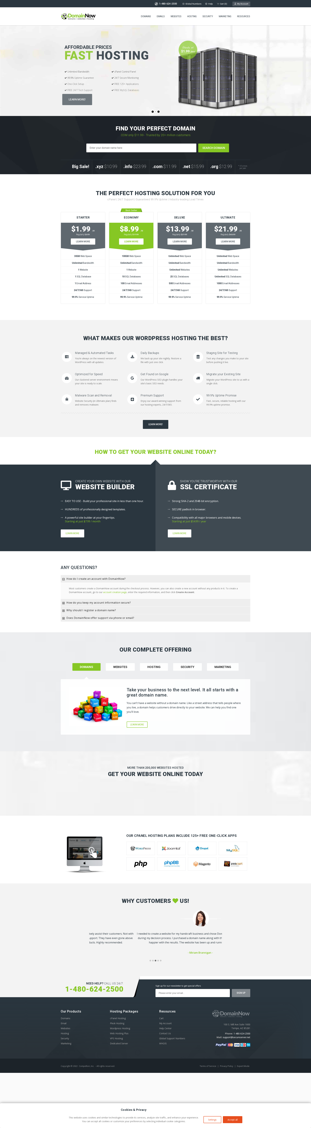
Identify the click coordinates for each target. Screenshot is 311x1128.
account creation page (115, 592)
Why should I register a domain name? (91, 610)
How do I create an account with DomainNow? (96, 579)
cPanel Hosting (118, 1018)
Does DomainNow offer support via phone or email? (100, 618)
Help (210, 4)
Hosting (192, 16)
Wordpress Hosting (120, 1028)
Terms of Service (208, 1066)
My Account (242, 4)
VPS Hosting (116, 1038)
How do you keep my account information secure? (98, 602)
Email (63, 1023)
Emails (161, 16)
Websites (176, 16)
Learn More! (77, 99)
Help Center (165, 1028)
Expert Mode (243, 1066)
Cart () (223, 4)
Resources (243, 16)
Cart (161, 1018)
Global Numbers (193, 4)
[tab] (155, 578)
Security (207, 16)
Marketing (225, 16)
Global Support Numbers (172, 1038)
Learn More (83, 241)
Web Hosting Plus (119, 1033)
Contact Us (165, 1033)
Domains (146, 16)
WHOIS (163, 1043)
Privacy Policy (227, 1066)
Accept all (233, 1119)
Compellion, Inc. (86, 1066)
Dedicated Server (119, 1043)
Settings (212, 1119)
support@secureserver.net (236, 1037)
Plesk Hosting (117, 1023)
